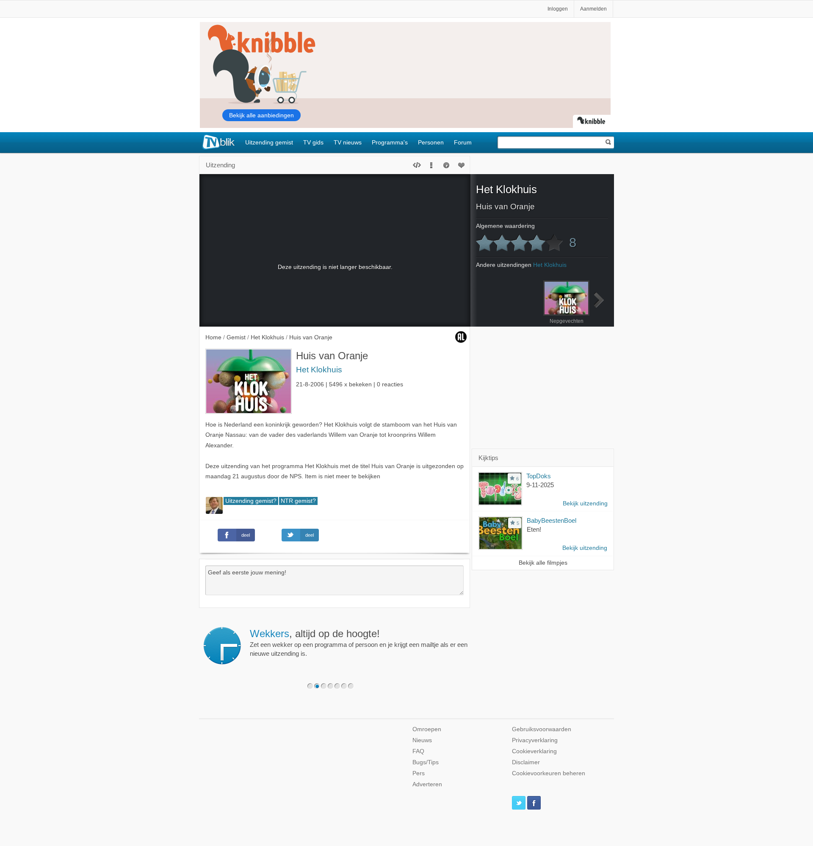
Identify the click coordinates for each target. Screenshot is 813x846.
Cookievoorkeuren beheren (548, 773)
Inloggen (558, 9)
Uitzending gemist (269, 142)
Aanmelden (593, 9)
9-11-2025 (540, 484)
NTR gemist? (298, 501)
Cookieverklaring (534, 751)
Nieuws (422, 740)
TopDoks (538, 476)
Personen (431, 142)
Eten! (534, 529)
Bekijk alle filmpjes (543, 563)
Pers (418, 773)
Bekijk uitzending (585, 503)
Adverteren (427, 784)
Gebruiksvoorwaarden (541, 729)
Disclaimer (526, 762)
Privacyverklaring (535, 740)
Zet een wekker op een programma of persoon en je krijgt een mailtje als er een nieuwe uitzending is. (358, 642)
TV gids (313, 142)
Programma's (390, 142)
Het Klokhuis (319, 369)
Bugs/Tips (425, 762)
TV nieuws (348, 142)
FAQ (418, 751)
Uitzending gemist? (251, 501)
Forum (463, 142)
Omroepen (426, 729)
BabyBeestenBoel (551, 520)
